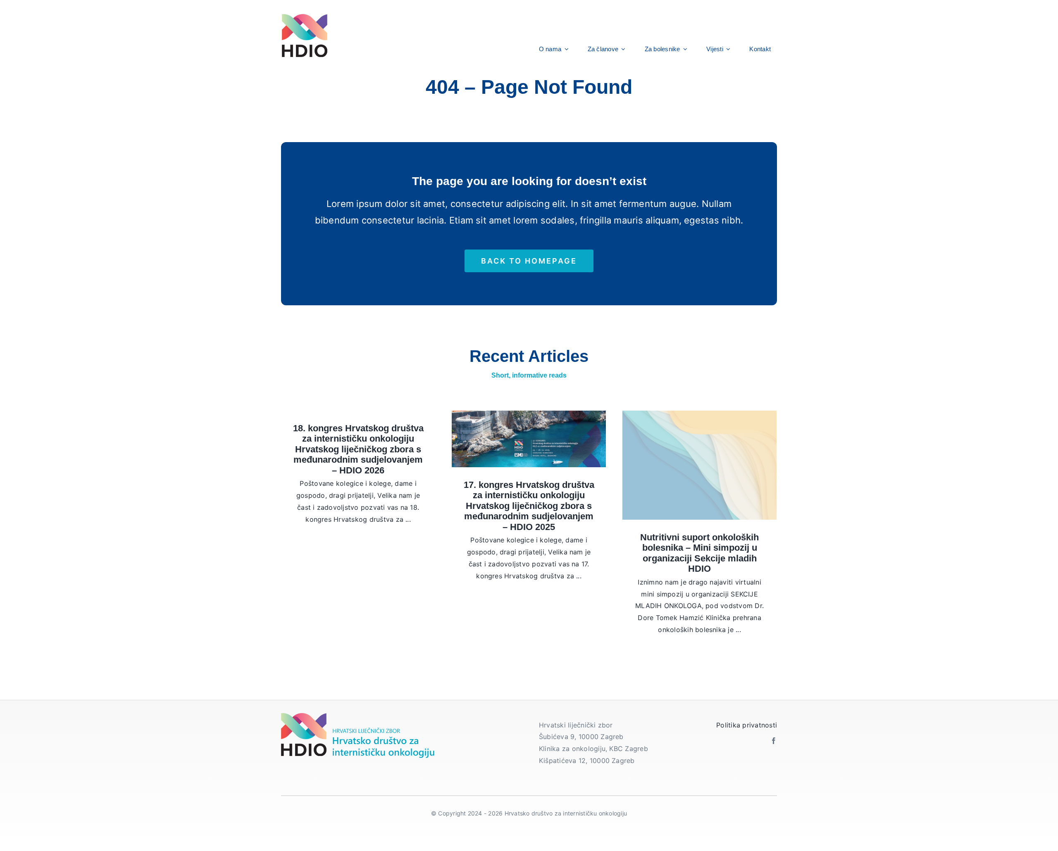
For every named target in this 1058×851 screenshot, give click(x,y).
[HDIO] (304, 16)
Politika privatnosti (746, 725)
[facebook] (773, 740)
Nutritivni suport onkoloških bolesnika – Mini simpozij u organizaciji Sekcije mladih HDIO (699, 553)
